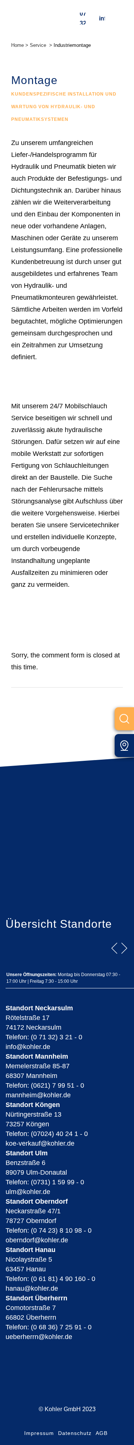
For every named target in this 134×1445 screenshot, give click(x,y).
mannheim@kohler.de (38, 1095)
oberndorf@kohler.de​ (37, 1240)
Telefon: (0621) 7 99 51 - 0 (45, 1085)
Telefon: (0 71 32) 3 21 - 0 (44, 1037)
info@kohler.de (102, 18)
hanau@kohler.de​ (32, 1288)
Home (17, 45)
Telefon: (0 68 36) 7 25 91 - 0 (49, 1327)
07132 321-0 (83, 19)
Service (38, 45)
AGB (102, 1433)
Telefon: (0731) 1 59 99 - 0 (45, 1182)
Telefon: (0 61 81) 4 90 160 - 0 (50, 1279)
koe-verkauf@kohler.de (40, 1143)
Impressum (39, 1433)
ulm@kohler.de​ (28, 1191)
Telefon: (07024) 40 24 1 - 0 (47, 1133)
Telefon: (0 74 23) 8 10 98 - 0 (49, 1230)
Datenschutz (75, 1433)
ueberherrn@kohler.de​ (39, 1337)
